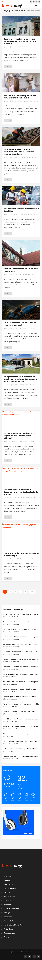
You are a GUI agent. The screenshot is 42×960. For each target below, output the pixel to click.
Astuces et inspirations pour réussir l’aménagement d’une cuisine (20, 96)
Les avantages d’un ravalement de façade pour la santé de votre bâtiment (19, 435)
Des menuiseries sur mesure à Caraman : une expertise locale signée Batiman (21, 492)
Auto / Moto (8, 885)
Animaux (7, 881)
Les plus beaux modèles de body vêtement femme (22, 652)
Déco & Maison (9, 897)
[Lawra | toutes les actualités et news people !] (12, 6)
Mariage (7, 913)
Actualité (7, 876)
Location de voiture (11, 909)
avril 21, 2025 (15, 497)
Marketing (8, 917)
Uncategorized (9, 933)
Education (7, 901)
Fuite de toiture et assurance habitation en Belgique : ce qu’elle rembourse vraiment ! (19, 151)
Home (28, 10)
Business (7, 893)
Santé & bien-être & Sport (14, 925)
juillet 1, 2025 (15, 328)
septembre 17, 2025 (17, 214)
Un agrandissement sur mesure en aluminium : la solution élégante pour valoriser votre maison (21, 379)
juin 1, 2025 (14, 385)
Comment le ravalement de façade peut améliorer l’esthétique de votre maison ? (20, 41)
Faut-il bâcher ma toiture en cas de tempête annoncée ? (20, 324)
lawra (6, 617)
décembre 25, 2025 (16, 101)
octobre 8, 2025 (15, 157)
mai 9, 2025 (14, 441)
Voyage (6, 937)
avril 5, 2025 (15, 559)
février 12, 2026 (16, 47)
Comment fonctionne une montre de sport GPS (20, 667)
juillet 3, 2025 (15, 274)
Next (32, 591)
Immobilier (8, 905)
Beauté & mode (10, 889)
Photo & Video (9, 921)
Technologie (8, 929)
